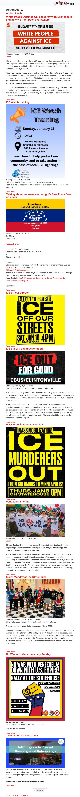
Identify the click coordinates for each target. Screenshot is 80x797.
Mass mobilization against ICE (24, 424)
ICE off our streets (17, 292)
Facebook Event (13, 244)
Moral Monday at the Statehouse (26, 576)
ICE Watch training (17, 102)
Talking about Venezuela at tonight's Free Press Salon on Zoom (39, 196)
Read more (10, 100)
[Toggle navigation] (10, 3)
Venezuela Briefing (17, 501)
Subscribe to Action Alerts (17, 795)
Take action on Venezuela (22, 735)
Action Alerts (14, 13)
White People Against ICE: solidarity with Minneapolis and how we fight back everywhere (39, 18)
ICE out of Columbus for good (24, 348)
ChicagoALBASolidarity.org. (17, 270)
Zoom (8, 57)
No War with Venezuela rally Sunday (28, 654)
